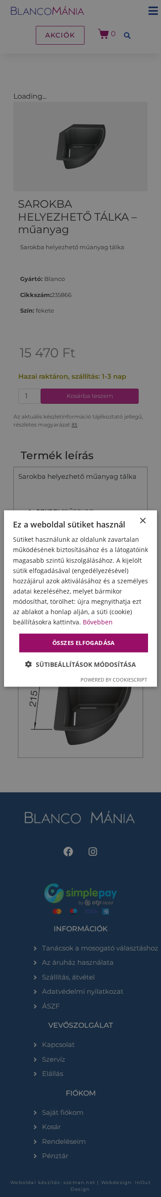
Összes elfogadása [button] (83, 643)
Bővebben (98, 622)
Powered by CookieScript (113, 679)
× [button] (142, 521)
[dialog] (80, 599)
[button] (80, 664)
